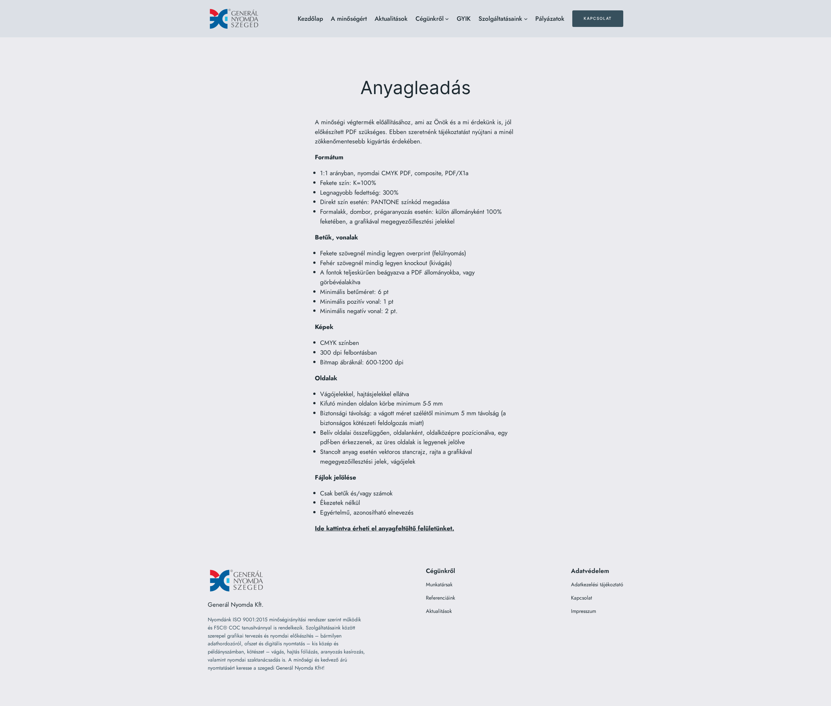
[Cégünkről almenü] (447, 19)
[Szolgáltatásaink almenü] (526, 19)
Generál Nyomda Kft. (236, 604)
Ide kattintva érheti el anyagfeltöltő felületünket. (384, 528)
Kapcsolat (598, 18)
